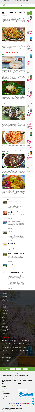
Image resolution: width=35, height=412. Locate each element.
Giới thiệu (4, 386)
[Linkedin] (28, 3)
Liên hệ (4, 398)
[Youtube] (29, 3)
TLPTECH (10, 409)
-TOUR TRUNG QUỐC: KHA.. (6, 357)
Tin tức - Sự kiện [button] (4, 1)
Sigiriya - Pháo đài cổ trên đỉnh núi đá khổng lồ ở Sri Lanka (15, 231)
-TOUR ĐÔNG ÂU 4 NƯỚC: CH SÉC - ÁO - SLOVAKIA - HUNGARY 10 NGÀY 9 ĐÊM (14, 347)
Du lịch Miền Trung (5, 294)
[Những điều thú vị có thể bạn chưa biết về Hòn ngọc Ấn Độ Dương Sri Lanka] (5, 265)
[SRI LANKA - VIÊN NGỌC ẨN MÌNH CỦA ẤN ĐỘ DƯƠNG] (5, 274)
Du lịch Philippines (5, 334)
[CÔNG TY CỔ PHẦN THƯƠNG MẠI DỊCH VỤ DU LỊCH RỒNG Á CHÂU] (4, 5)
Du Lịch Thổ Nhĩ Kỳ (5, 326)
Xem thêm (10, 209)
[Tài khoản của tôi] (32, 3)
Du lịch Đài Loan (4, 313)
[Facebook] (24, 3)
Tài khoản (24, 0)
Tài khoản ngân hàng (6, 393)
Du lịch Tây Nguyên (5, 300)
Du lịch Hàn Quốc (4, 316)
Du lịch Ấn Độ (4, 314)
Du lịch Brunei (4, 304)
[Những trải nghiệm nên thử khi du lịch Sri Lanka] (5, 254)
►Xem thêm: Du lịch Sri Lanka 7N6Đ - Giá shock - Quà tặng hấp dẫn (12, 52)
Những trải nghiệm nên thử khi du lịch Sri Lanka (16, 254)
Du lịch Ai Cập (4, 320)
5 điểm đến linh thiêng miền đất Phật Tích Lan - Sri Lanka (15, 212)
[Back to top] (33, 407)
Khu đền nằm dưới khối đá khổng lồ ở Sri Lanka (15, 201)
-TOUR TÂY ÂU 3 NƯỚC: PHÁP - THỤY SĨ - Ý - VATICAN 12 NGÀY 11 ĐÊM (13, 343)
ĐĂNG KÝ (31, 369)
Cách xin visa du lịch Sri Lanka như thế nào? (16, 221)
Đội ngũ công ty (5, 391)
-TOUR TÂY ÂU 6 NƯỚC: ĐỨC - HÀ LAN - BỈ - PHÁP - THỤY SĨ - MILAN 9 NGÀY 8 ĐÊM (15, 350)
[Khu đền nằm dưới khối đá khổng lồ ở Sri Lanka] (5, 202)
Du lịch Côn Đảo (4, 299)
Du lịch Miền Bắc (4, 293)
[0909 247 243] (33, 398)
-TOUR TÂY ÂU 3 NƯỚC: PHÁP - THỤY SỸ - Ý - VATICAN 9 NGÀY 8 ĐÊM (13, 341)
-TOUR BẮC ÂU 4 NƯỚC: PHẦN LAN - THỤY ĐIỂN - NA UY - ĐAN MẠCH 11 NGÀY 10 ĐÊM (15, 340)
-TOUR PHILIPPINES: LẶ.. (6, 360)
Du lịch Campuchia (5, 307)
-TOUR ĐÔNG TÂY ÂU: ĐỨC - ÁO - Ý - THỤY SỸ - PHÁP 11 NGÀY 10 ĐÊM (13, 346)
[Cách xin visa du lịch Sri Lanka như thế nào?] (5, 222)
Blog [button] (8, 1)
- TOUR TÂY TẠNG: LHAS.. (6, 363)
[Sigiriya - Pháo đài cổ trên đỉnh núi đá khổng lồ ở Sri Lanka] (5, 232)
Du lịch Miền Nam (4, 296)
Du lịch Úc (3, 324)
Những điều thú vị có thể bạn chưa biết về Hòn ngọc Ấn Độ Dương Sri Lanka (16, 264)
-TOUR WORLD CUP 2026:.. (6, 354)
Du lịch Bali (3, 311)
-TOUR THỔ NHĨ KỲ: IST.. (6, 364)
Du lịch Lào (4, 333)
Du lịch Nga (4, 317)
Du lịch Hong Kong (5, 329)
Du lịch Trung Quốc (5, 310)
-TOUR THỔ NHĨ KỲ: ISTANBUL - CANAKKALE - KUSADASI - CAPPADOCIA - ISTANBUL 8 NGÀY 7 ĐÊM (17, 344)
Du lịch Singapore (4, 306)
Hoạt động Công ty (19, 0)
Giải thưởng (11, 1)
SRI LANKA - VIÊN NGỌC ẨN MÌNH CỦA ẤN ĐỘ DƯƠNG (15, 273)
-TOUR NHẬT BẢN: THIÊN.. (6, 358)
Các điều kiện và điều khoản (7, 396)
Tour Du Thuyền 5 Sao (5, 327)
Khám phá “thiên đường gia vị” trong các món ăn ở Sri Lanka (15, 243)
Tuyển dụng (27, 0)
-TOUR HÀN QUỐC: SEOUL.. (6, 361)
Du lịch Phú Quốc (4, 297)
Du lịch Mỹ (3, 323)
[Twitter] (26, 3)
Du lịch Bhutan (4, 330)
